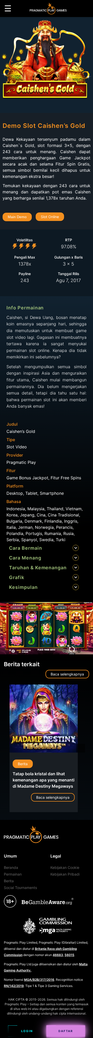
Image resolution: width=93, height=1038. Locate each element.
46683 (58, 955)
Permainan (13, 874)
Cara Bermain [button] (25, 548)
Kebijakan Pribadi (65, 874)
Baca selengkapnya (67, 674)
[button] (84, 628)
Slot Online (50, 217)
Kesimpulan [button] (23, 587)
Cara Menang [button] (25, 558)
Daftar (65, 1031)
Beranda (11, 867)
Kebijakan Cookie (64, 867)
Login (27, 1031)
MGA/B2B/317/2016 (39, 980)
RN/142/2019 (14, 986)
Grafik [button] (16, 577)
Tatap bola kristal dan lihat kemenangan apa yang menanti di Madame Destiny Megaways (43, 780)
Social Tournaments (20, 887)
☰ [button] (8, 8)
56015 (69, 955)
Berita (23, 764)
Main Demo (17, 217)
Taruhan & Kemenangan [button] (38, 567)
